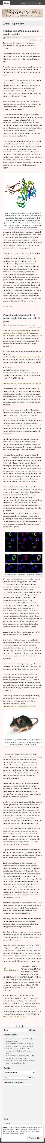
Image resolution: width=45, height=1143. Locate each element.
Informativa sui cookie (17, 1134)
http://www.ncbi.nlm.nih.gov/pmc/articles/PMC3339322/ (22, 383)
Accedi (8, 1123)
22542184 (6, 990)
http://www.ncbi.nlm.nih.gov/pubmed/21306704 (19, 706)
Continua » (9, 306)
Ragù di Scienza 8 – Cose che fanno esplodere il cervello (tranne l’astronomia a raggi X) (19, 1051)
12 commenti (36, 327)
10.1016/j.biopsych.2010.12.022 (14, 1017)
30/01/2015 (31, 38)
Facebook (23, 1026)
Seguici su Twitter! (20, 1026)
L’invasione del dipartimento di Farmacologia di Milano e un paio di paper (21, 318)
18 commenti (36, 40)
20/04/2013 (31, 325)
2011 (34, 261)
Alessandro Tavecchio (19, 38)
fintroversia (34, 104)
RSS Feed (17, 1026)
